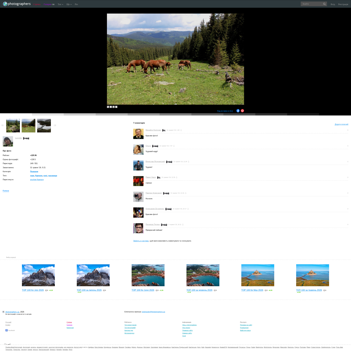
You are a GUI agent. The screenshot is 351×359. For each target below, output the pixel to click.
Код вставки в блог (225, 111)
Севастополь (315, 347)
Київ (202, 347)
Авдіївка (91, 347)
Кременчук (215, 347)
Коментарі (70, 327)
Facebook (11, 330)
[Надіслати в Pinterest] (242, 112)
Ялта (70, 349)
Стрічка (36, 4)
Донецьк (140, 347)
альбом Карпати (37, 180)
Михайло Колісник (153, 130)
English (7, 325)
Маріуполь (259, 347)
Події (184, 336)
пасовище (52, 176)
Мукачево (276, 347)
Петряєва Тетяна (153, 224)
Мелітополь (268, 347)
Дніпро (133, 347)
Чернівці (65, 349)
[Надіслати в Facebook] (238, 112)
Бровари (115, 347)
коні (45, 176)
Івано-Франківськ (165, 347)
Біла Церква (99, 347)
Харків (30, 349)
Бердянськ (107, 347)
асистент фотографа (56, 347)
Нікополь (291, 347)
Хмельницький (44, 349)
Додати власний (341, 124)
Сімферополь (326, 347)
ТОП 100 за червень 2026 (199, 290)
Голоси (6, 191)
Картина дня (128, 330)
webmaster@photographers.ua (153, 312)
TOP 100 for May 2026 (252, 290)
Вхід (333, 4)
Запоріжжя (154, 347)
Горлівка (128, 347)
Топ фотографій (129, 327)
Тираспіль (16, 349)
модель (33, 347)
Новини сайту (187, 333)
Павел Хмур (151, 177)
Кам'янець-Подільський (180, 347)
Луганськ (242, 347)
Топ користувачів (130, 325)
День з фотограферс (189, 325)
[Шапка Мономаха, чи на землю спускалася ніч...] (44, 120)
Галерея (49, 4)
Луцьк (248, 347)
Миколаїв (283, 347)
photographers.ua (12, 312)
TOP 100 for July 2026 (33, 290)
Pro (76, 4)
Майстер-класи (245, 330)
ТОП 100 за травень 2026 (309, 290)
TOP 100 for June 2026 (143, 290)
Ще (68, 4)
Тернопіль (8, 349)
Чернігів (59, 349)
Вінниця (121, 347)
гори (32, 176)
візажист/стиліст (42, 347)
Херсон (35, 349)
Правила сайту (187, 330)
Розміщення (244, 327)
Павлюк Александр (154, 193)
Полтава (303, 347)
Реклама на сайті (246, 325)
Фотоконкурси (129, 333)
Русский (8, 322)
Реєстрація (343, 4)
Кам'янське (192, 347)
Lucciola (18, 138)
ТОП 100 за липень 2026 (89, 290)
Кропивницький (233, 347)
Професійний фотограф (13, 347)
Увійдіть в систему (141, 241)
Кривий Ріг (223, 347)
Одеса (297, 347)
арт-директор (68, 347)
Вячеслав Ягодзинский (155, 161)
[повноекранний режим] (116, 107)
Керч (199, 347)
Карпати (38, 176)
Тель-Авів (339, 347)
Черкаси (52, 349)
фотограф (26, 347)
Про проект (186, 327)
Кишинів (208, 347)
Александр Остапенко (155, 209)
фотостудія (78, 347)
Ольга (148, 146)
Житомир (146, 347)
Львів (253, 347)
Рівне (308, 347)
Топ (60, 4)
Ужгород (24, 349)
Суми (333, 347)
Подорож (34, 171)
